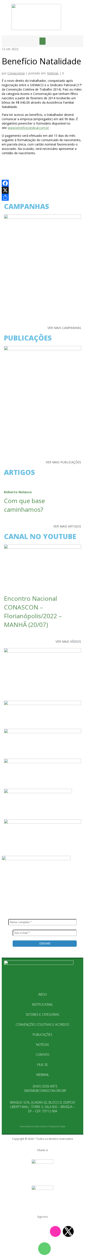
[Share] (42, 197)
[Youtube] (16, 1231)
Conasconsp (16, 73)
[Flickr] (29, 1231)
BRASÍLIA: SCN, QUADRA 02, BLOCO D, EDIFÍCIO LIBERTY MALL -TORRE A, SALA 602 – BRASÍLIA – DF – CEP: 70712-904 (42, 1106)
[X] (42, 190)
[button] (42, 41)
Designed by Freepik (57, 1126)
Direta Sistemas (41, 1126)
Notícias (53, 73)
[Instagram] (55, 1231)
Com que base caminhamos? (24, 502)
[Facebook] (42, 183)
